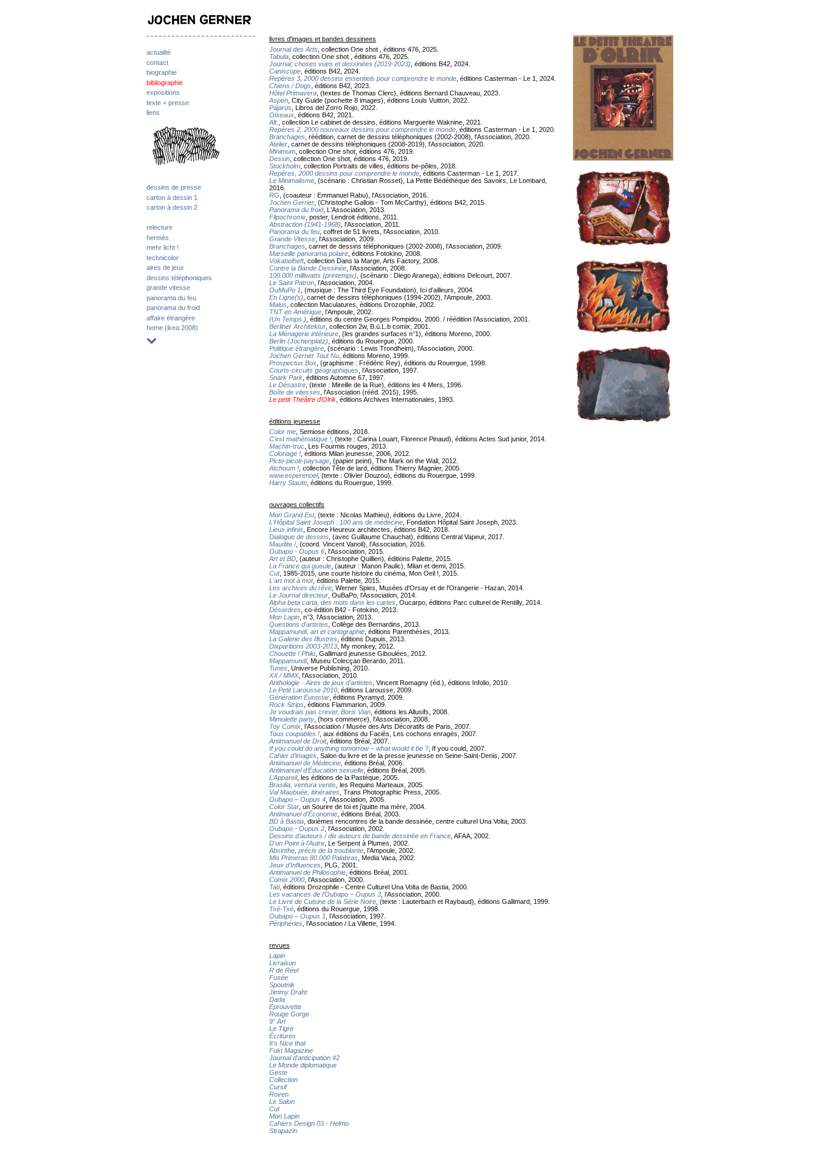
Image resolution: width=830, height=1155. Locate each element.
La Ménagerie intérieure (303, 333)
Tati (274, 887)
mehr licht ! (162, 247)
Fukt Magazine (291, 1050)
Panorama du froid (296, 209)
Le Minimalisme (291, 180)
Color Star (284, 806)
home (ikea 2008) (172, 327)
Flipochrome (287, 217)
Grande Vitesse (292, 239)
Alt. (273, 122)
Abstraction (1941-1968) (305, 224)
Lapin (277, 955)
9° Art (277, 1021)
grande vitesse (168, 287)
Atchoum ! (284, 468)
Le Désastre (287, 384)
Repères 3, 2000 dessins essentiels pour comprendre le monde (362, 78)
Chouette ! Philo (292, 653)
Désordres (285, 609)
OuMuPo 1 (285, 290)
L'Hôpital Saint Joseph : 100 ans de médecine (336, 522)
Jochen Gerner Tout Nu (304, 355)
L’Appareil (283, 777)
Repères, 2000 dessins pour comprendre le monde (344, 173)
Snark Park (286, 377)
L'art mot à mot (291, 580)
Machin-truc (286, 446)
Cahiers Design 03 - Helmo (309, 1123)
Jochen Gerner (291, 202)
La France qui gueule (300, 566)
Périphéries (286, 923)
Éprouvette (285, 1006)
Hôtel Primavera (293, 93)
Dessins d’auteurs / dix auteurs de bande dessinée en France (360, 836)
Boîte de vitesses (294, 392)
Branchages (287, 136)
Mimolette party (291, 719)
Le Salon (282, 1101)
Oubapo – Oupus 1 (297, 916)
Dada (277, 999)
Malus (278, 304)
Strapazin (283, 1130)
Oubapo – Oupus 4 (297, 799)
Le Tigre (281, 1028)
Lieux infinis (286, 529)
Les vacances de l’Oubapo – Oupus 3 (325, 894)
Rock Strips (286, 704)
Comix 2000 (286, 879)
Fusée (278, 977)
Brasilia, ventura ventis (302, 784)
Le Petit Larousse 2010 (303, 690)
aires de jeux (165, 267)
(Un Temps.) (287, 319)
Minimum (282, 151)
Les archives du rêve (300, 587)
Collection (283, 1079)
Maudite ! (282, 544)
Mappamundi (288, 660)
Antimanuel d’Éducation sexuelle (316, 770)
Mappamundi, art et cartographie (317, 631)
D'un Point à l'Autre (296, 843)
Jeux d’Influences (295, 865)
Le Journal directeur (298, 595)
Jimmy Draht (288, 992)
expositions (163, 92)
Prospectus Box (293, 363)
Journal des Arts (293, 49)
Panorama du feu (294, 231)
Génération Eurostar (299, 697)
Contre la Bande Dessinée (307, 268)
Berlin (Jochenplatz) (298, 341)
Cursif (278, 1087)
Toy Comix (285, 726)
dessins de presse (173, 187)
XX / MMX (283, 675)
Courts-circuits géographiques (313, 370)
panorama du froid (173, 307)
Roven (279, 1094)
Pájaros (280, 107)
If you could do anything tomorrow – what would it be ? (348, 748)
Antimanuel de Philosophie (307, 872)
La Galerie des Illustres (303, 639)
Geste (278, 1072)
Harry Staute (288, 482)
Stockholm (284, 166)
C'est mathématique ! (300, 439)
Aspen (278, 100)
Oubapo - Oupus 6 (296, 551)
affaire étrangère (170, 318)
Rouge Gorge (289, 1014)
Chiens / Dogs (290, 85)
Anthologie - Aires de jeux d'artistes (320, 682)
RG (274, 195)
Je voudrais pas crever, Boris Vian (320, 711)
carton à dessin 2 (171, 207)
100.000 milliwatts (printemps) (313, 275)
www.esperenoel (293, 475)
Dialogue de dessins (299, 536)
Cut (274, 573)
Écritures (282, 1036)
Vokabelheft (286, 260)
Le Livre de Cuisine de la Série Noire (322, 901)
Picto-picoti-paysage (299, 460)
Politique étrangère (296, 348)
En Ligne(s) (286, 297)
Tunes (278, 668)
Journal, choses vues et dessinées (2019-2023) (340, 63)
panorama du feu (171, 298)
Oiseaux (281, 115)
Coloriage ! (285, 453)
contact (157, 62)
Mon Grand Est (291, 515)
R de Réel (283, 970)
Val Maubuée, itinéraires (304, 792)
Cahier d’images (293, 755)
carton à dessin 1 (171, 197)
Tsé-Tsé (281, 908)
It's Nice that (287, 1043)
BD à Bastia (286, 821)
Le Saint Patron (291, 282)
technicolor (162, 257)
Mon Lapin (284, 617)
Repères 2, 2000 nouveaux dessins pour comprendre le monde (362, 129)
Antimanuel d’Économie (303, 814)
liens (153, 112)
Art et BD (282, 558)
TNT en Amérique (295, 311)
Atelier (278, 144)
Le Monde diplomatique (303, 1065)
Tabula (279, 56)
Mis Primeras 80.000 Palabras (313, 857)
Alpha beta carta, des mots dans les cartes (332, 602)
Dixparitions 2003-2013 (303, 646)
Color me (282, 431)
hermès (157, 237)
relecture (159, 227)
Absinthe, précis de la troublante (316, 850)
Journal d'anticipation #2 (304, 1057)
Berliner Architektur (297, 326)
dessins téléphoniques (179, 277)
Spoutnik (282, 984)
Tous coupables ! (294, 733)
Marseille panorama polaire (308, 253)
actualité (158, 52)
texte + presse (167, 102)
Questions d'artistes (298, 624)
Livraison (282, 963)
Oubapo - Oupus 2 (296, 828)
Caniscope (285, 71)
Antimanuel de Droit (297, 741)
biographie (161, 72)
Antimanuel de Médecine (305, 763)
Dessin (279, 158)
